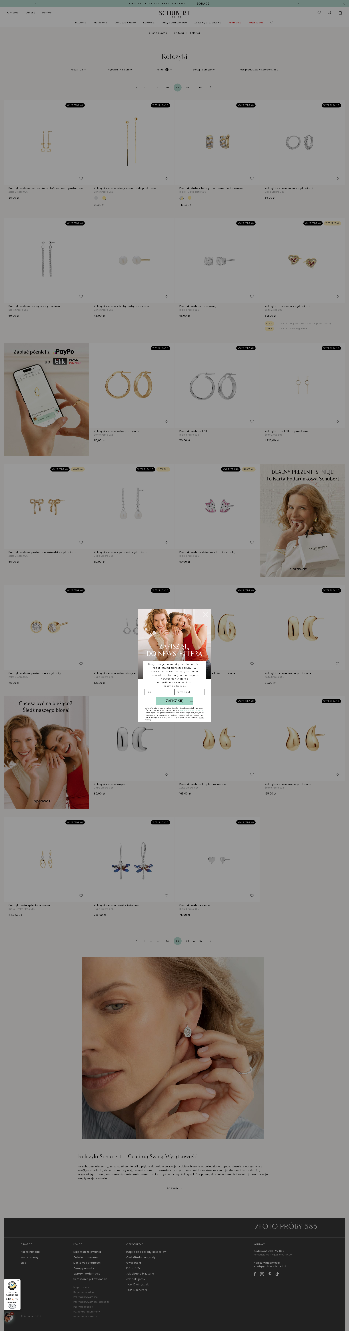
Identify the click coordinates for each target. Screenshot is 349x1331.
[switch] (12, 1306)
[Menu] (18, 1281)
